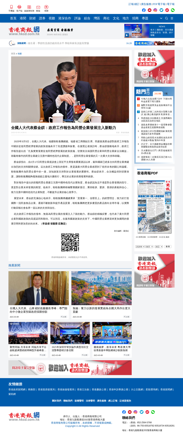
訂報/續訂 (134, 4)
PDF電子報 (159, 4)
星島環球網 (152, 389)
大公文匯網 (137, 389)
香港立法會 (83, 389)
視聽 (52, 18)
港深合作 (64, 18)
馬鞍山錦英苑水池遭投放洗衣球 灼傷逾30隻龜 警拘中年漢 (156, 138)
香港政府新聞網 (16, 389)
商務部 (31, 389)
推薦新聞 (14, 265)
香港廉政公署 (99, 389)
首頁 (13, 18)
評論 (77, 18)
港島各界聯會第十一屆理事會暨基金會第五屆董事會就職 (156, 126)
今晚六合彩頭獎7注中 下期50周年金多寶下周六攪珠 (156, 100)
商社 (106, 18)
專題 (145, 18)
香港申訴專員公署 (118, 389)
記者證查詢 (125, 400)
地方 (126, 18)
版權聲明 (79, 400)
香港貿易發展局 (46, 389)
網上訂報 (112, 400)
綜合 (87, 18)
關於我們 (56, 400)
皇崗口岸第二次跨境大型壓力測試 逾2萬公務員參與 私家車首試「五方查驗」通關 (156, 113)
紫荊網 (12, 394)
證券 (42, 18)
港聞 (23, 18)
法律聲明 (90, 400)
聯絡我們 (67, 400)
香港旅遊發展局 (65, 389)
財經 (32, 18)
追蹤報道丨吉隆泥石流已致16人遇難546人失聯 (156, 158)
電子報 (171, 4)
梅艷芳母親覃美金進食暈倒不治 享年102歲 (156, 106)
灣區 (97, 18)
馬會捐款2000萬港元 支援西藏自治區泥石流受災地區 (156, 119)
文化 (116, 18)
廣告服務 (146, 4)
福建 (20, 54)
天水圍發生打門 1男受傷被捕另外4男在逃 (156, 151)
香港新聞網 (166, 389)
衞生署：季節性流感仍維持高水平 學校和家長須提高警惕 (80, 43)
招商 (135, 18)
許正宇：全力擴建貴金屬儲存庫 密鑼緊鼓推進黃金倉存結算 (156, 145)
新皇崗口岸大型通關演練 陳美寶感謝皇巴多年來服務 (156, 132)
